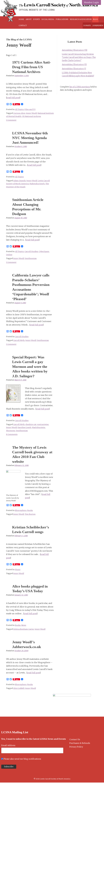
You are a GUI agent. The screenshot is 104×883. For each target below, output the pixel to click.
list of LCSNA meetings (79, 87)
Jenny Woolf (31, 113)
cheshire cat (30, 424)
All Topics (19, 109)
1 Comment (11, 120)
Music (17, 569)
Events (36, 19)
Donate (87, 25)
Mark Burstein (38, 427)
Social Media (47, 19)
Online (9, 254)
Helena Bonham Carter (23, 629)
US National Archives (31, 116)
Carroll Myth (19, 340)
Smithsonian (31, 258)
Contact (23, 25)
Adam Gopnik (19, 180)
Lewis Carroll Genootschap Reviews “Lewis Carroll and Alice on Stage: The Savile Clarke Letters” (79, 57)
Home (21, 19)
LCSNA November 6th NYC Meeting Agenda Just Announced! (30, 138)
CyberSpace (44, 251)
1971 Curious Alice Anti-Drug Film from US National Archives (31, 67)
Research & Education (80, 19)
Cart (30, 25)
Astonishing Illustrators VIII (74, 50)
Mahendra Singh (37, 184)
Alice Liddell (18, 688)
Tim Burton (30, 514)
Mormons (10, 430)
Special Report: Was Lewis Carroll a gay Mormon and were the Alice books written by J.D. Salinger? (30, 366)
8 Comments (12, 434)
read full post (13, 97)
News (23, 625)
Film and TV (30, 109)
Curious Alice (19, 113)
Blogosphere (21, 510)
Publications (62, 19)
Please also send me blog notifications (22, 759)
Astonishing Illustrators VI (74, 69)
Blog (95, 19)
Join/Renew (98, 25)
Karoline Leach (24, 427)
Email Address (8, 745)
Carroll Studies (31, 251)
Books (30, 510)
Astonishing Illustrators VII (74, 64)
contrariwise (43, 424)
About (29, 19)
